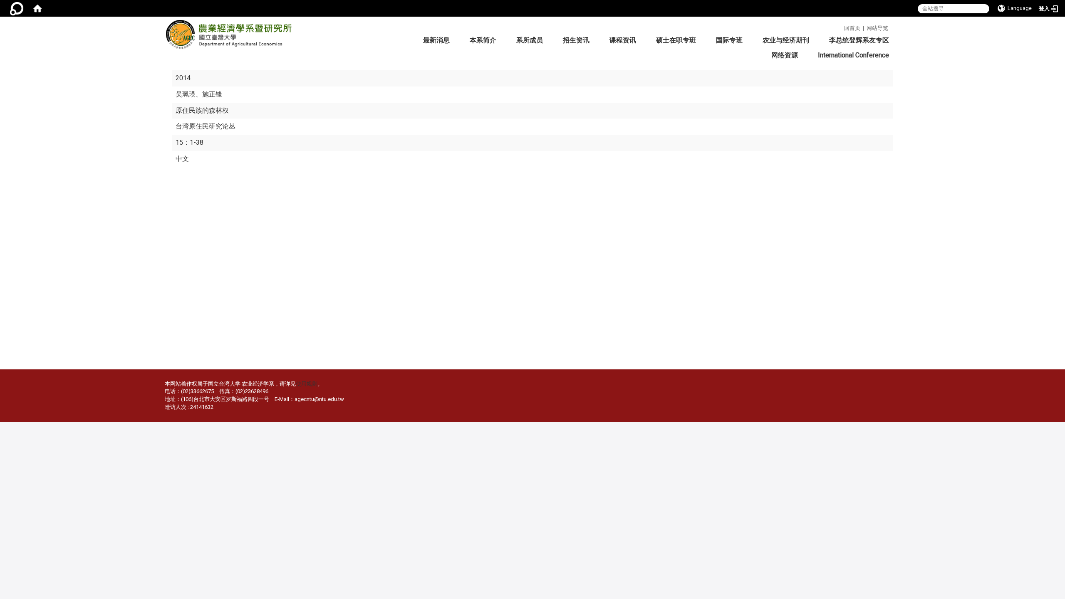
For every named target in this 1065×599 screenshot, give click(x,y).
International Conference (853, 55)
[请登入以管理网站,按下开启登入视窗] (16, 8)
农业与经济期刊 (786, 40)
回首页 (852, 28)
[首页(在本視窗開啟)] (37, 8)
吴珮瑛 (186, 94)
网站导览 (877, 28)
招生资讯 (576, 40)
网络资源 (784, 55)
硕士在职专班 (676, 40)
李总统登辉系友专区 (859, 40)
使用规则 (306, 384)
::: (841, 27)
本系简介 (483, 40)
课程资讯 (622, 40)
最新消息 (436, 40)
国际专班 (729, 40)
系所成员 (529, 40)
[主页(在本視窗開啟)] (231, 37)
